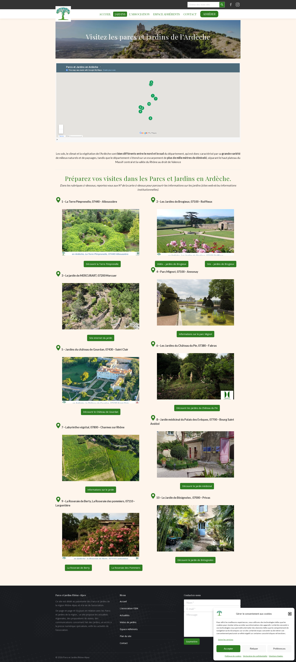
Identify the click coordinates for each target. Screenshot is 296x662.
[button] (289, 613)
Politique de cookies (233, 656)
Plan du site (125, 636)
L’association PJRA (129, 608)
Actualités (125, 615)
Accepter (228, 648)
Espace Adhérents (129, 629)
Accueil (123, 601)
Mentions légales (276, 656)
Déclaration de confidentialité (255, 656)
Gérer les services (225, 639)
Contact (124, 643)
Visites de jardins (128, 622)
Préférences (279, 648)
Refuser (254, 648)
